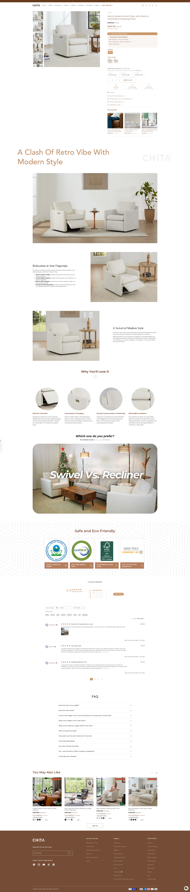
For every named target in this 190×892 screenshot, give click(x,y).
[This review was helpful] (140, 640)
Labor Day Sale (106, 5)
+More (46, 819)
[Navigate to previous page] (87, 679)
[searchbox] (50, 608)
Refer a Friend (151, 853)
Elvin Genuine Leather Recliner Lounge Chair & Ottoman (78, 809)
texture (53, 615)
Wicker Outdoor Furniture (93, 850)
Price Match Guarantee (120, 846)
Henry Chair (98, 440)
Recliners (58, 5)
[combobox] (65, 607)
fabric (47, 615)
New (44, 5)
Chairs (66, 5)
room (75, 615)
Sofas (50, 5)
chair (58, 615)
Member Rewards (152, 846)
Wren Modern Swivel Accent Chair (108, 808)
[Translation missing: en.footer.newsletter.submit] (69, 853)
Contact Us (117, 843)
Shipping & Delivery (119, 857)
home (109, 12)
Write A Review (118, 594)
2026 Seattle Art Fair (91, 843)
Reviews (149, 872)
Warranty (116, 850)
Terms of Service (118, 864)
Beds (96, 5)
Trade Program (151, 861)
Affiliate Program (152, 857)
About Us (150, 843)
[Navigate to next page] (102, 679)
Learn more (138, 70)
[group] (115, 123)
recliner (63, 615)
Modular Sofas (90, 846)
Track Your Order (118, 861)
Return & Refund (118, 853)
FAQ (115, 868)
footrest (69, 615)
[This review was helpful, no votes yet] (140, 656)
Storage (80, 5)
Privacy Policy (117, 875)
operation (84, 615)
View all (95, 825)
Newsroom (150, 864)
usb (79, 615)
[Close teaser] (3, 440)
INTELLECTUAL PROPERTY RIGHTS (124, 879)
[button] (146, 5)
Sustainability (151, 850)
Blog (148, 875)
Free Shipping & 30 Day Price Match (95, 1)
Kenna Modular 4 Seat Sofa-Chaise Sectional (140, 809)
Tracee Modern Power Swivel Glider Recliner (45, 809)
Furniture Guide (151, 879)
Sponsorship (150, 868)
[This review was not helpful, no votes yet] (143, 640)
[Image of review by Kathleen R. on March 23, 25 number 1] (65, 631)
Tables (73, 5)
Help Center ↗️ (118, 872)
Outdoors (89, 5)
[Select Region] (143, 5)
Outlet (88, 861)
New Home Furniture (92, 857)
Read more (106, 652)
